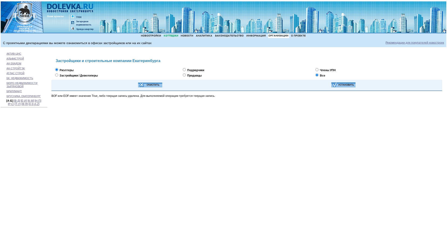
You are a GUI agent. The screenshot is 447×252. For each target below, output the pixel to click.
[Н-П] (38, 100)
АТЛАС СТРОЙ (15, 73)
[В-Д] (17, 100)
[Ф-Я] (24, 104)
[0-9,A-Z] (34, 104)
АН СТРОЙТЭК (16, 68)
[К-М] (31, 100)
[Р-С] (11, 104)
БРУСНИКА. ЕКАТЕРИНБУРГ (24, 96)
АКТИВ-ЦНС (14, 53)
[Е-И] (24, 100)
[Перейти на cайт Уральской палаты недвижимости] (72, 17)
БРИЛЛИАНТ (14, 91)
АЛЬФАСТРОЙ (15, 58)
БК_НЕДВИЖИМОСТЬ (20, 78)
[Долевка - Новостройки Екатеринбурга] (70, 8)
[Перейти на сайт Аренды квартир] (72, 29)
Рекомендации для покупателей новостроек (415, 42)
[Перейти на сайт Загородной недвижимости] (72, 23)
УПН (78, 17)
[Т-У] (18, 104)
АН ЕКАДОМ (14, 63)
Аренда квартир (85, 29)
